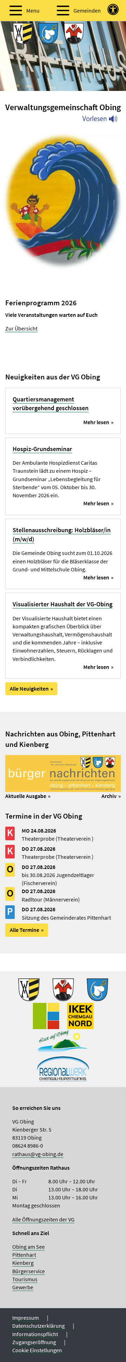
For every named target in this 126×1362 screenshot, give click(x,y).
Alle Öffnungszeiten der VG (43, 1219)
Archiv (109, 795)
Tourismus (24, 1279)
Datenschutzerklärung (38, 1325)
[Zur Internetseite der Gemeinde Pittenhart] (97, 988)
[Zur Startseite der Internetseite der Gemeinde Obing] (29, 988)
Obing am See (28, 1246)
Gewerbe (22, 1287)
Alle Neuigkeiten (29, 688)
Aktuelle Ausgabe (25, 795)
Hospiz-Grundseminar (42, 449)
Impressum (25, 1317)
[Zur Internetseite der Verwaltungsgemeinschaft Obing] (46, 1015)
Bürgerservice (28, 1271)
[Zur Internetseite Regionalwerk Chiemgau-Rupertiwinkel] (63, 1067)
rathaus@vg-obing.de (37, 1153)
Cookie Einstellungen (37, 1350)
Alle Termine (24, 929)
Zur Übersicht (21, 328)
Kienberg (23, 1262)
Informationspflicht (35, 1334)
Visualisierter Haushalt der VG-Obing (62, 604)
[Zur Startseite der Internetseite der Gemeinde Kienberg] (63, 988)
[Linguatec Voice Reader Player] (104, 120)
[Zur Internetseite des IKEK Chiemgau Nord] (80, 1015)
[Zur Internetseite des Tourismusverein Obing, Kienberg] (63, 1041)
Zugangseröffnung (34, 1342)
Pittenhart (24, 1254)
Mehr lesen (96, 422)
